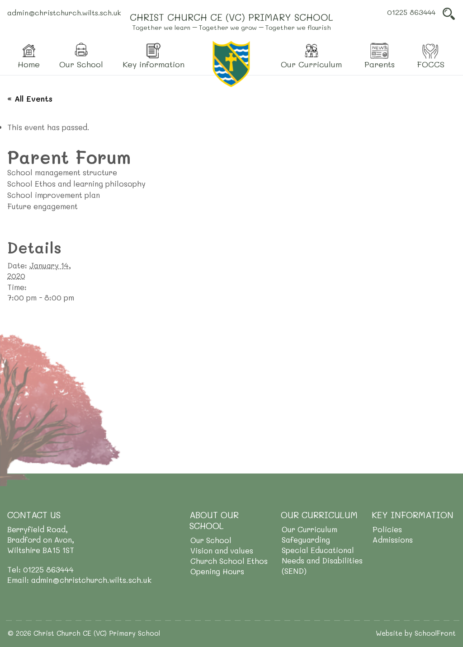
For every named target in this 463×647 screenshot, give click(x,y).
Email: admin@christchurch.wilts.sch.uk (79, 580)
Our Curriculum (309, 529)
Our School (211, 540)
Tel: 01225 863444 (40, 569)
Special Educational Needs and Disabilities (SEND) (322, 560)
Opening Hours (217, 571)
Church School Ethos (229, 561)
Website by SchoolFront (416, 633)
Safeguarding (306, 539)
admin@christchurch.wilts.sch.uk (64, 12)
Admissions (393, 539)
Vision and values (221, 550)
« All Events (29, 98)
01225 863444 (411, 12)
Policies (387, 529)
